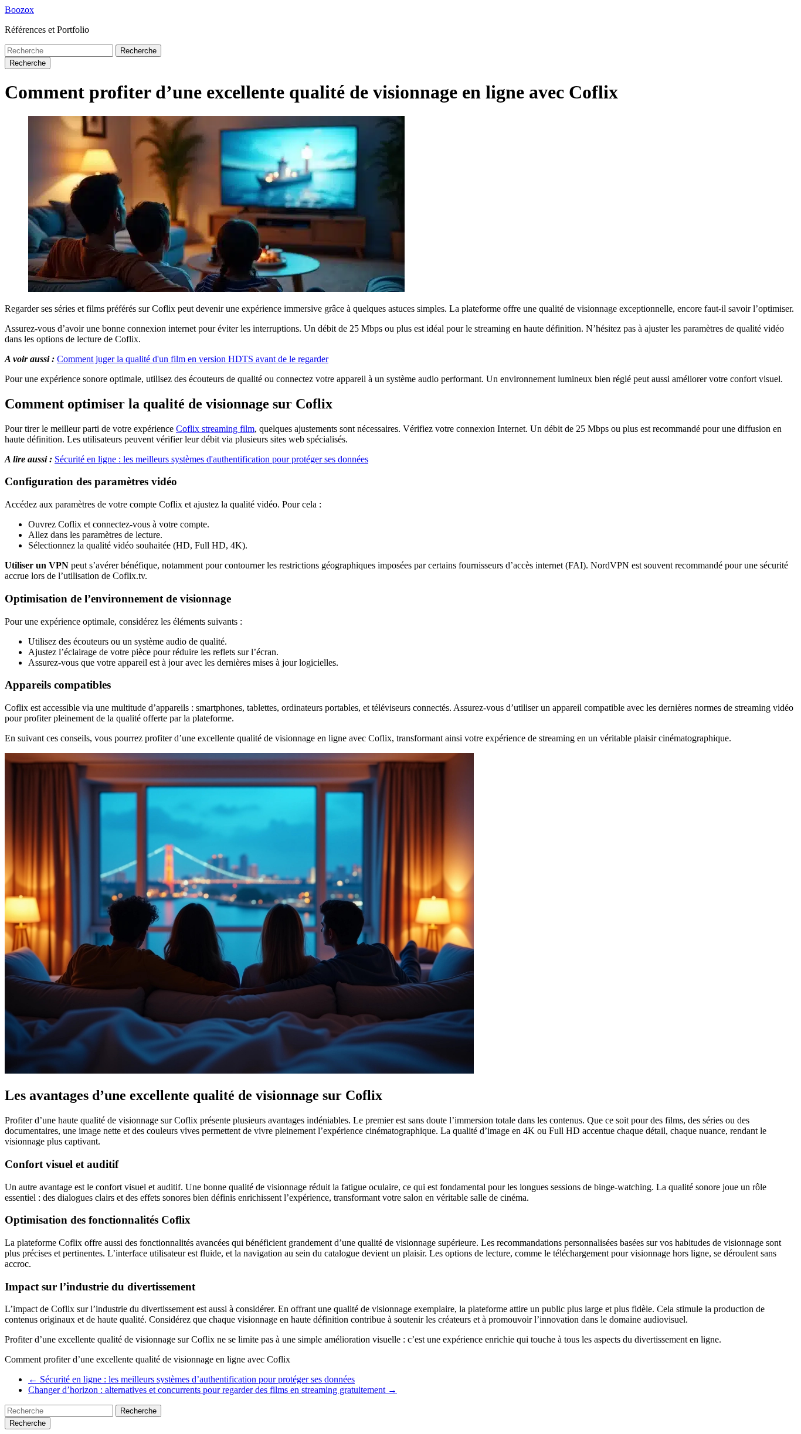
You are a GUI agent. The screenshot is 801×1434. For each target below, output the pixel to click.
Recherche (138, 50)
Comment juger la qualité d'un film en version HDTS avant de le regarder (192, 359)
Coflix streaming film (215, 429)
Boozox (19, 10)
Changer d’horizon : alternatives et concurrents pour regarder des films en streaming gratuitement (212, 1390)
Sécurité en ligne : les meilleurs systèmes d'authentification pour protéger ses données (211, 459)
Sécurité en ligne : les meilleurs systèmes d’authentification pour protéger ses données (191, 1379)
